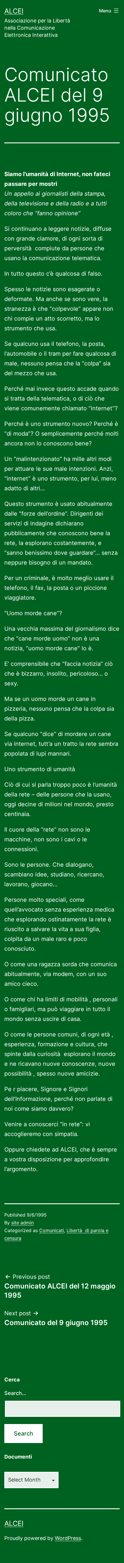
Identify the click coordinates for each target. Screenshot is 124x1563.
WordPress (68, 1538)
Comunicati (51, 1230)
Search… (15, 1393)
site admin (22, 1222)
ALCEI (13, 11)
